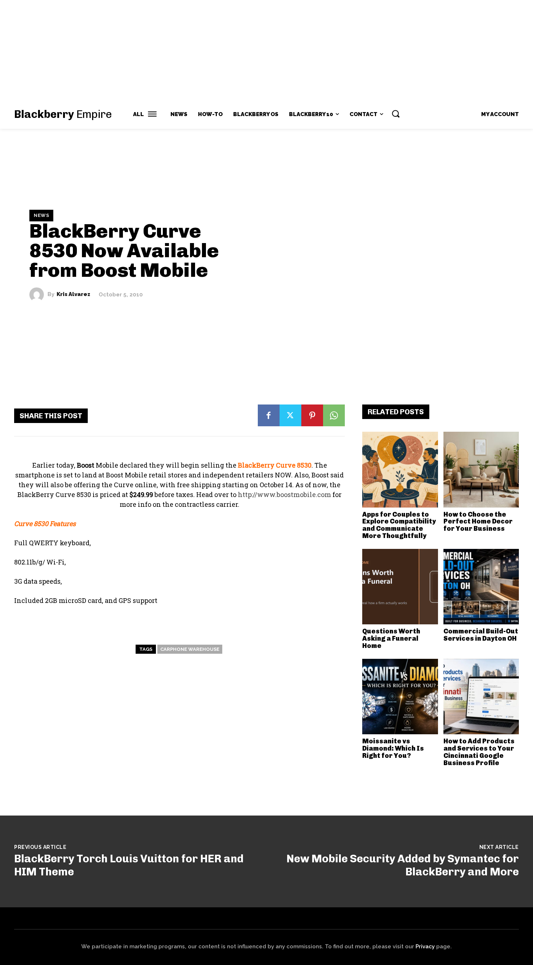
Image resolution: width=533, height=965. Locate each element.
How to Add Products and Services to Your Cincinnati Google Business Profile (479, 752)
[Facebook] (269, 415)
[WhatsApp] (334, 415)
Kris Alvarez (73, 294)
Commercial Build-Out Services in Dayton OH (480, 634)
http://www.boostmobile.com (284, 494)
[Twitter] (290, 415)
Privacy (425, 946)
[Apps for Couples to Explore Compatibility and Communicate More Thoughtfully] (400, 470)
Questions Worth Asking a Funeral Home (391, 638)
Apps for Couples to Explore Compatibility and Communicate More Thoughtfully (399, 525)
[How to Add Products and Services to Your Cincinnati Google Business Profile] (481, 697)
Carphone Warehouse (189, 649)
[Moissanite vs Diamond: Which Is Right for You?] (400, 697)
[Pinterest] (312, 415)
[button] (395, 113)
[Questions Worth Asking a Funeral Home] (400, 587)
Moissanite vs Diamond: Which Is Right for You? (393, 748)
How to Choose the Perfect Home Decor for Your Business (478, 521)
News (41, 215)
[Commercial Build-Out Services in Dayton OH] (481, 587)
